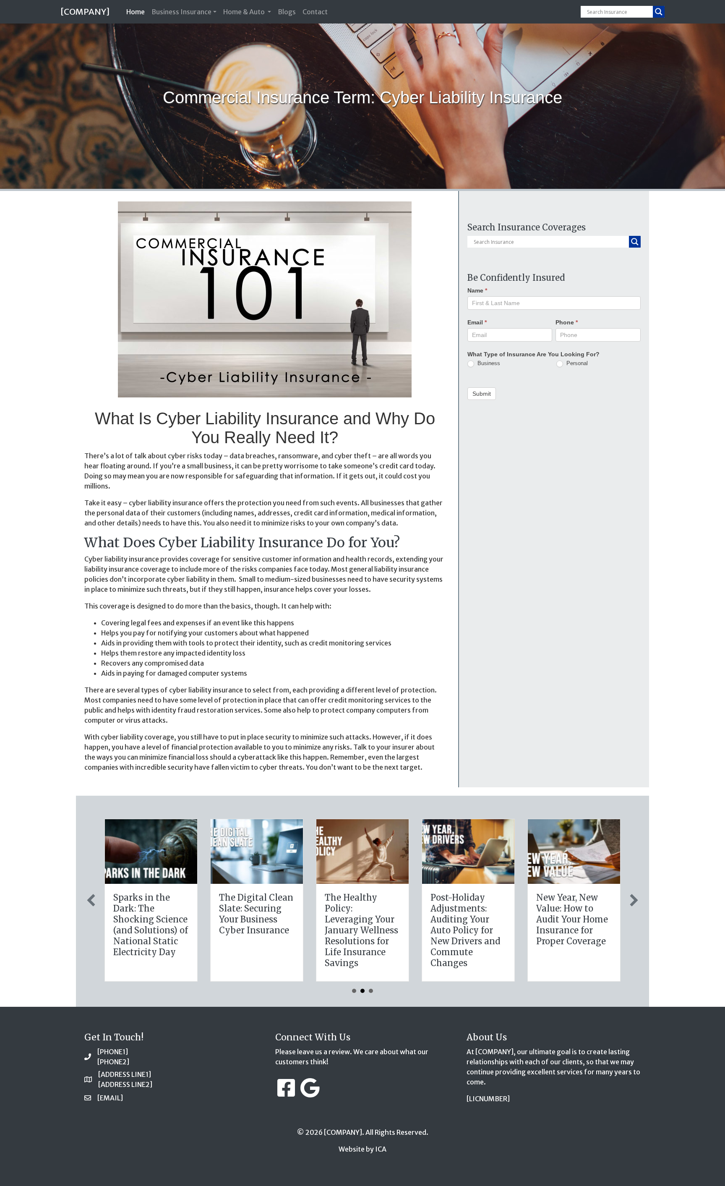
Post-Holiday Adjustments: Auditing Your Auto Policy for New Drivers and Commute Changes (465, 930)
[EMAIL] (110, 1098)
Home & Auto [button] (244, 12)
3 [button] (371, 991)
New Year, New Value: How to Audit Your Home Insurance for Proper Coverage (572, 919)
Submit (481, 393)
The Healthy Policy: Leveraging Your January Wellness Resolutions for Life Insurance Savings (361, 930)
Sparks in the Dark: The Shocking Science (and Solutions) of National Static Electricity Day (150, 924)
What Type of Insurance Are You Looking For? (533, 354)
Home (137, 11)
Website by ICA (362, 1149)
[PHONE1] (112, 1052)
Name (477, 290)
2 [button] (362, 991)
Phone (566, 322)
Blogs (287, 12)
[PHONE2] (113, 1062)
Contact (315, 12)
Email (477, 322)
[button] (91, 900)
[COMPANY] (85, 11)
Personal (576, 363)
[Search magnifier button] (659, 12)
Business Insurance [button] (181, 12)
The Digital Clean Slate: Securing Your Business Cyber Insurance (256, 913)
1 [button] (354, 991)
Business (488, 363)
